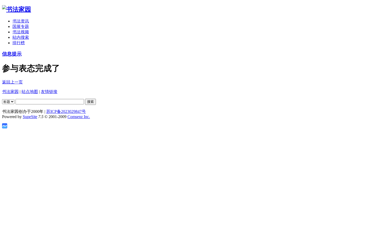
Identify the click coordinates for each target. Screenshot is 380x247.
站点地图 (29, 91)
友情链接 (49, 91)
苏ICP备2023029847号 (66, 111)
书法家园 (10, 91)
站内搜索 (20, 37)
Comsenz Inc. (78, 116)
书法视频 (20, 32)
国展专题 (20, 26)
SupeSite (30, 116)
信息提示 (12, 54)
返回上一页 (12, 82)
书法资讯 (20, 21)
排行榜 (18, 43)
